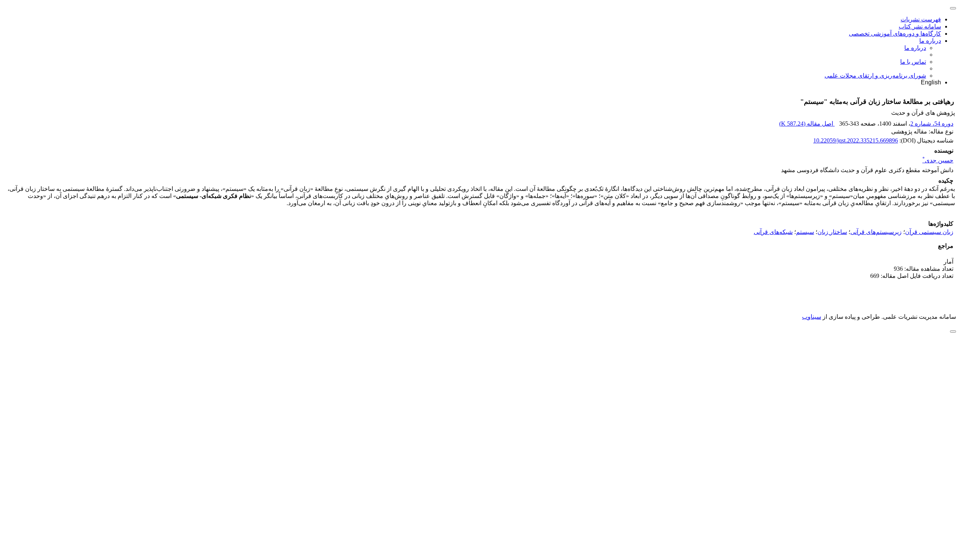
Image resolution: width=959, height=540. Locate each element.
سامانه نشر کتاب (920, 26)
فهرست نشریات (921, 19)
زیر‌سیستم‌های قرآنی (876, 232)
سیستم (805, 232)
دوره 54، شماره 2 (931, 123)
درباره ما (930, 41)
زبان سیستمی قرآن (929, 232)
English (931, 82)
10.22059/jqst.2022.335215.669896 (855, 140)
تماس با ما (913, 61)
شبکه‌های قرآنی (773, 232)
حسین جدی (937, 160)
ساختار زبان (832, 232)
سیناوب (811, 317)
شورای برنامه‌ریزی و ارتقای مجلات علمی (875, 75)
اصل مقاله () (807, 123)
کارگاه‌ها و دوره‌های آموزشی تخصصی (895, 33)
